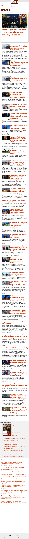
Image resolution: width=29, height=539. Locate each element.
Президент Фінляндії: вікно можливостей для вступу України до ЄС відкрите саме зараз (13, 486)
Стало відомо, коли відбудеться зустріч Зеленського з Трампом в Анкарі (17, 260)
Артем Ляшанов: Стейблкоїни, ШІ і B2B (11, 472)
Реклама (13, 537)
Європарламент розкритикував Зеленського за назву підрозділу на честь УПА (18, 79)
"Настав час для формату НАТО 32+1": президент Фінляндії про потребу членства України (17, 191)
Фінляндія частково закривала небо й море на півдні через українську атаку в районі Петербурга (18, 396)
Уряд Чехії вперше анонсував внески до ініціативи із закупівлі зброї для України (19, 162)
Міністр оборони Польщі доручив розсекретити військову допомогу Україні (18, 372)
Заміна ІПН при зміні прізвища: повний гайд (15, 348)
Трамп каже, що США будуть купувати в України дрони (18, 105)
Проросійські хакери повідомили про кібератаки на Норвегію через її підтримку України (14, 475)
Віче (8, 6)
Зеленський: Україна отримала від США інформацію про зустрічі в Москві (11, 463)
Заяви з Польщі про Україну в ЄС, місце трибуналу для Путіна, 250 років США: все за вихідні (14, 385)
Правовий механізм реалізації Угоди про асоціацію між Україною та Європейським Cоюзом (14, 440)
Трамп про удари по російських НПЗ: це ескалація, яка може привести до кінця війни (17, 95)
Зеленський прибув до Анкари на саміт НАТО (17, 273)
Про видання (6, 537)
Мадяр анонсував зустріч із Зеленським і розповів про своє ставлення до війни (18, 126)
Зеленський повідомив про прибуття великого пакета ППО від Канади (18, 236)
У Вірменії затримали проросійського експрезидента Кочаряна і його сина (11, 501)
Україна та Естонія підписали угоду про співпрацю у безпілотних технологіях (13, 201)
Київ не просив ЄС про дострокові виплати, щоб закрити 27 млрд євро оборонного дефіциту (14, 491)
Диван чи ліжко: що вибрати (8, 479)
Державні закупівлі (21, 537)
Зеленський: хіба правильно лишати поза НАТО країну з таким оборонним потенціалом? (18, 225)
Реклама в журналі (16, 432)
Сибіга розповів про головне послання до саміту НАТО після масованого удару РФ (19, 297)
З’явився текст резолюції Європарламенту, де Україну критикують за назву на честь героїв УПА (18, 47)
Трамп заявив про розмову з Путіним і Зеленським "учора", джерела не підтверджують (18, 177)
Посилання (25, 535)
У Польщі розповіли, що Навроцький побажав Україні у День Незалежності (13, 482)
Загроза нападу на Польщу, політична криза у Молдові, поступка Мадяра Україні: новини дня (18, 410)
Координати (10, 535)
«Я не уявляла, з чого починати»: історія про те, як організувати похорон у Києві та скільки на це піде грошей (14, 336)
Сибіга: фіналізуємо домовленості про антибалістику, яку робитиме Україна (19, 151)
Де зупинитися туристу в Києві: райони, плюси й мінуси (13, 322)
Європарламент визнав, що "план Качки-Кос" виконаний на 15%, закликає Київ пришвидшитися (19, 63)
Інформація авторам (16, 433)
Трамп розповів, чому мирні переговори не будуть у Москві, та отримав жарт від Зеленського (18, 116)
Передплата (14, 435)
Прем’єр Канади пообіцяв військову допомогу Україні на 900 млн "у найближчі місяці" (18, 248)
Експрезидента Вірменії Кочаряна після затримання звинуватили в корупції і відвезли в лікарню (14, 497)
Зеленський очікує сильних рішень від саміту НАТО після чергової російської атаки (18, 311)
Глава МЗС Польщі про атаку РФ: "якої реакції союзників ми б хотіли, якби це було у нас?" (18, 283)
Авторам (4, 535)
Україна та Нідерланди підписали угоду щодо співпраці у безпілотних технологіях (17, 211)
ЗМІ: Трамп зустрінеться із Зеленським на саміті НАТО (18, 361)
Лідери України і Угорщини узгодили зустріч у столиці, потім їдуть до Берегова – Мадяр (18, 139)
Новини (13, 6)
